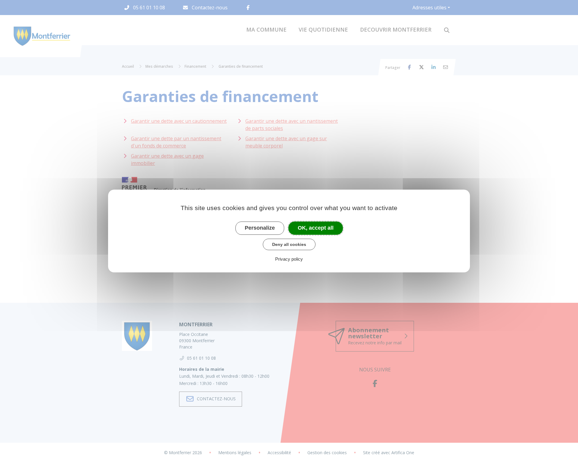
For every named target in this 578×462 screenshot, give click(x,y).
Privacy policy (289, 259)
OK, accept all (316, 228)
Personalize (260, 228)
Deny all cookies (289, 244)
